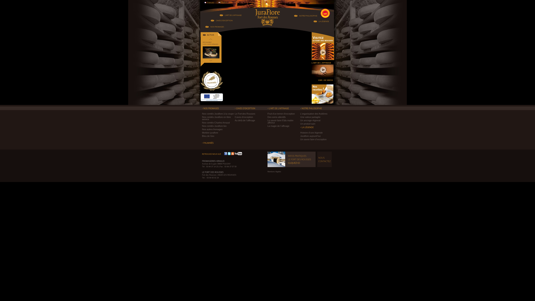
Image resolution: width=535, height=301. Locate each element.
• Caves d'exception (245, 108)
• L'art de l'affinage (278, 108)
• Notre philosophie (311, 108)
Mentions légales (274, 172)
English (224, 2)
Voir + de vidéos (325, 80)
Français (210, 2)
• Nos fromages (210, 108)
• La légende (307, 127)
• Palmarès (208, 143)
